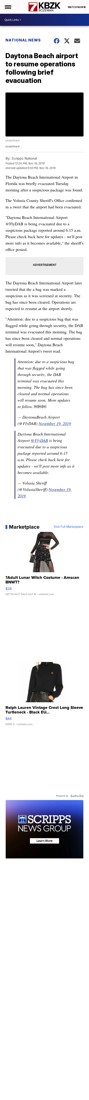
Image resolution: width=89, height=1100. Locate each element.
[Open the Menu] (7, 7)
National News (23, 40)
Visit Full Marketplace (69, 526)
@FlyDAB (39, 440)
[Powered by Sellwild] (77, 796)
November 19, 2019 (55, 423)
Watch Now (76, 7)
